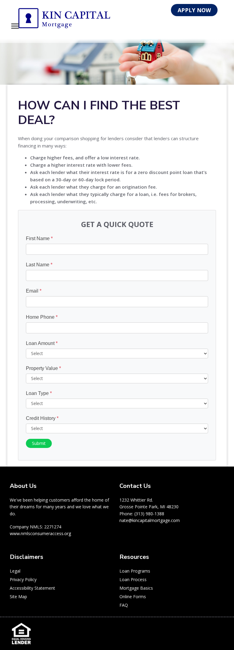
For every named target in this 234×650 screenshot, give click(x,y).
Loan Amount (42, 343)
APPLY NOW (194, 10)
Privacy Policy (23, 579)
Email (33, 290)
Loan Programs (134, 571)
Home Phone (42, 317)
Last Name (39, 264)
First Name (39, 238)
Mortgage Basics (136, 588)
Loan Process (133, 579)
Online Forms (132, 596)
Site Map (18, 596)
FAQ (123, 605)
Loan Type (39, 393)
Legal (15, 571)
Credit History (42, 418)
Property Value (43, 368)
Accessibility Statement (32, 588)
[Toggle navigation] (15, 26)
